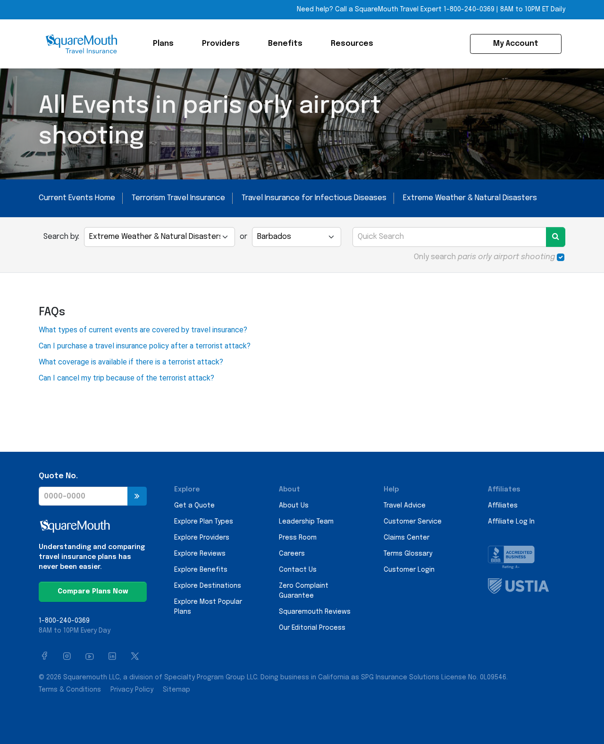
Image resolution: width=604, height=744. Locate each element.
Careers (292, 553)
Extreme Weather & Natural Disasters (470, 198)
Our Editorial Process (312, 628)
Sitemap (176, 689)
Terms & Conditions (70, 689)
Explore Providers (201, 537)
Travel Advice (405, 505)
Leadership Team (306, 521)
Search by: (61, 237)
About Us (294, 505)
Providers (221, 44)
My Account (515, 44)
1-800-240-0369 (469, 9)
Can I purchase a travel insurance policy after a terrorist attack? (145, 345)
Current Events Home (77, 198)
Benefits (285, 44)
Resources (352, 44)
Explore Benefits (200, 569)
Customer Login (409, 569)
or (243, 237)
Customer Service (413, 521)
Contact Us (298, 569)
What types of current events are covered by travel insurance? (143, 329)
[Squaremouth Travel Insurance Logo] (81, 43)
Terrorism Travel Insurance (178, 198)
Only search (484, 257)
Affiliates (503, 505)
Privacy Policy (131, 689)
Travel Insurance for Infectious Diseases (314, 198)
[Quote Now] (137, 496)
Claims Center (406, 537)
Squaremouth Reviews (315, 612)
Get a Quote (194, 505)
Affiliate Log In (511, 521)
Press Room (298, 537)
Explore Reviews (200, 553)
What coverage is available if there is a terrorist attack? (131, 361)
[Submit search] (555, 237)
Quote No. (58, 476)
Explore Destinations (207, 586)
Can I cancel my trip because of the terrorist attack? (126, 377)
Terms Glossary (408, 553)
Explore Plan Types (203, 521)
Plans (163, 44)
